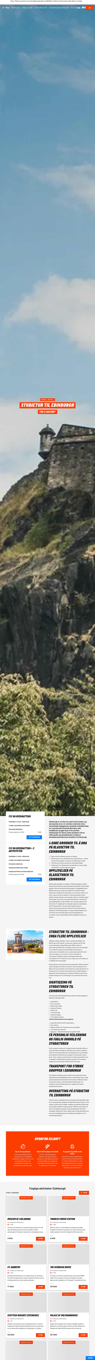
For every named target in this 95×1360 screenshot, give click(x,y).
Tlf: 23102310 (75, 8)
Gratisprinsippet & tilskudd (59, 8)
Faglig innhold (27, 8)
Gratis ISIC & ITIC (40, 8)
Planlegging (15, 8)
